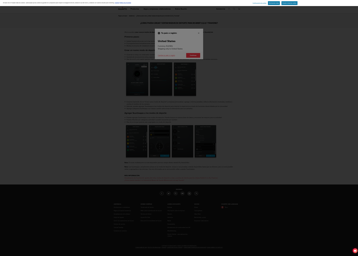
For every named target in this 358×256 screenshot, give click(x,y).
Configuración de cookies (259, 3)
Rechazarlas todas (274, 3)
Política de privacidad (125, 3)
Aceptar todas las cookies (289, 3)
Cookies (117, 3)
